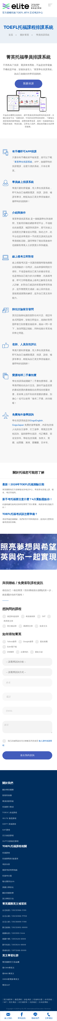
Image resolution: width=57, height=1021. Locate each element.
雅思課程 (18, 999)
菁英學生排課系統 (23, 162)
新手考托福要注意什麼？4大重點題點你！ (27, 499)
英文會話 (12, 1002)
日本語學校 (43, 1002)
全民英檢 (48, 999)
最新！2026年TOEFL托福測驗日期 (23, 484)
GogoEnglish (36, 420)
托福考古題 (38, 999)
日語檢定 (33, 1002)
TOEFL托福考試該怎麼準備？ (20, 514)
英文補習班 (8, 999)
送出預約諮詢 (27, 755)
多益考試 (27, 999)
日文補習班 (23, 1002)
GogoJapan (18, 425)
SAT (5, 1002)
